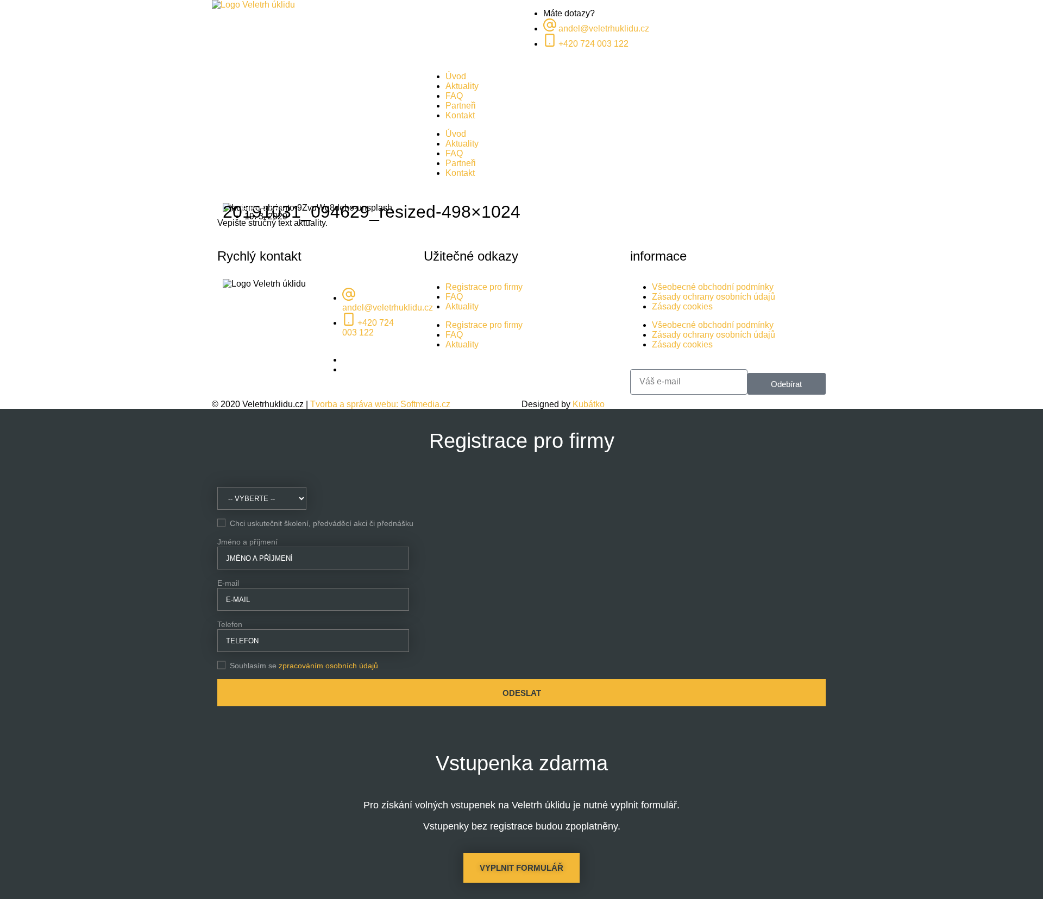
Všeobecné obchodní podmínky (713, 287)
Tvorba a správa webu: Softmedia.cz (380, 404)
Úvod (455, 76)
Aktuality (462, 86)
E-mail (228, 583)
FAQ (454, 95)
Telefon (229, 624)
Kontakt (460, 115)
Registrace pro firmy (484, 287)
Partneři (460, 105)
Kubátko (589, 404)
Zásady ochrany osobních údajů (713, 296)
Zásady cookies (682, 306)
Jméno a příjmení (247, 541)
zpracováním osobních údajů (328, 665)
